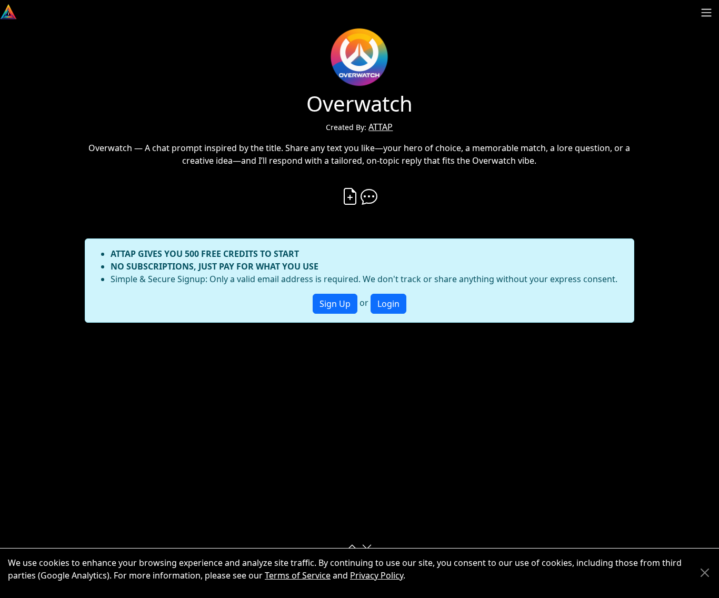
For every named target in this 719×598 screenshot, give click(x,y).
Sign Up (335, 304)
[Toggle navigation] (706, 12)
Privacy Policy (376, 575)
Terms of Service (298, 575)
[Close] (704, 572)
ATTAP (380, 127)
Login (388, 304)
